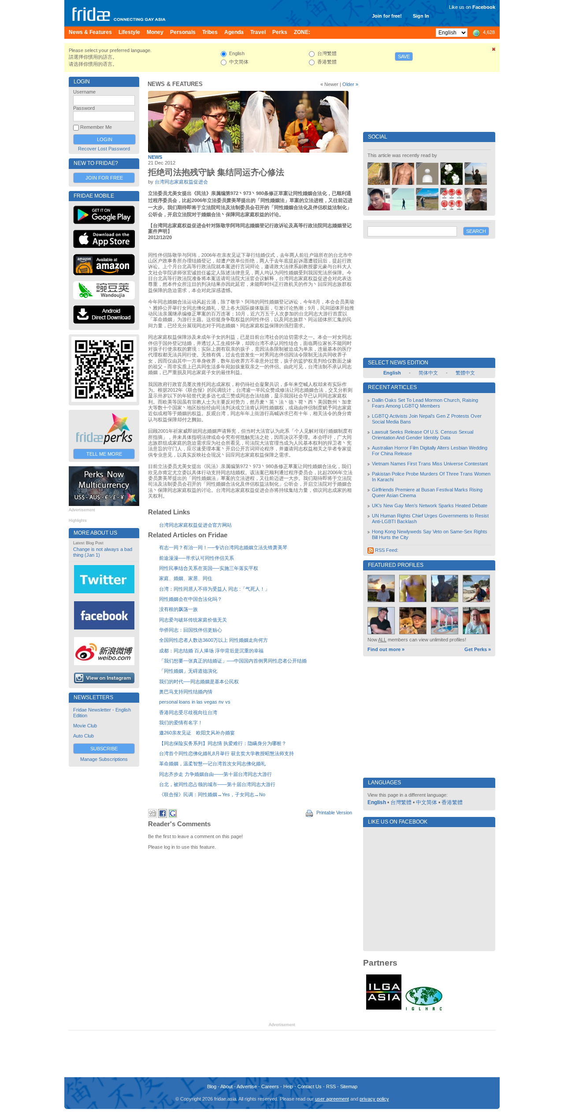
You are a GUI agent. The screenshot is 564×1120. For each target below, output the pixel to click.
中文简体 (426, 802)
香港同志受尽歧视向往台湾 (188, 712)
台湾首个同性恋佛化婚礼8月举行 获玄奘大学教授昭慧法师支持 (226, 753)
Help (288, 1086)
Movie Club (85, 725)
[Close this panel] (493, 50)
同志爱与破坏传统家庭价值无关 (193, 619)
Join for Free (104, 177)
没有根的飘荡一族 (178, 609)
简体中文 (428, 372)
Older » (350, 84)
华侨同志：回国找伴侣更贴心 (190, 630)
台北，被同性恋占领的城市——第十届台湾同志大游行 (217, 784)
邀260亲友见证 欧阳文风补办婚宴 (197, 732)
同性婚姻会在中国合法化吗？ (190, 599)
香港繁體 (452, 802)
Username (84, 91)
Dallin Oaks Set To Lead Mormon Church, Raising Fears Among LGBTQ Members (425, 402)
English (376, 802)
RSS (331, 1086)
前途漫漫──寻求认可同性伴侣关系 (196, 558)
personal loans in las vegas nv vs (194, 701)
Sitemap (348, 1086)
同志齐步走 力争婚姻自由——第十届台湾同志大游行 (215, 774)
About (226, 1086)
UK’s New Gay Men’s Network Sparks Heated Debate (429, 505)
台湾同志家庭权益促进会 (181, 181)
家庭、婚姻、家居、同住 (185, 578)
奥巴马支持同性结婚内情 (185, 691)
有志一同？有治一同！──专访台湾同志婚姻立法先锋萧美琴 (223, 547)
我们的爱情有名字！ (181, 722)
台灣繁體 (401, 802)
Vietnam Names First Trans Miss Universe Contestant (430, 463)
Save (404, 56)
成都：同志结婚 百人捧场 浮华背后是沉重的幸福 (211, 650)
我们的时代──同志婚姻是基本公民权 (199, 681)
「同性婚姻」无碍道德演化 (188, 671)
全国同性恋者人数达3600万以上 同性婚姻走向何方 (213, 640)
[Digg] (152, 816)
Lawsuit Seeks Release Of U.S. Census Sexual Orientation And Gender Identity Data (422, 434)
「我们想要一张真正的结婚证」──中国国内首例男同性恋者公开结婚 (233, 660)
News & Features (175, 84)
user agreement (332, 1098)
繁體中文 (465, 372)
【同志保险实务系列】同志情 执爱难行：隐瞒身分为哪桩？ (222, 743)
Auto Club (83, 735)
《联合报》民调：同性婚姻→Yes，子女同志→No (212, 794)
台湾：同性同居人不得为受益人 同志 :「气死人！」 (214, 589)
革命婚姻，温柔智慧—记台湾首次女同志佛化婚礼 (212, 763)
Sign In (421, 16)
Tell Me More (104, 454)
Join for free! (387, 16)
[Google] (172, 816)
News (155, 157)
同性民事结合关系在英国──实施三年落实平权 (208, 568)
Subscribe (104, 748)
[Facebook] (162, 816)
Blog (211, 1086)
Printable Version (333, 812)
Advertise (247, 1086)
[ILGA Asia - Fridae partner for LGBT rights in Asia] (383, 1009)
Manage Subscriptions (104, 759)
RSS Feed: (386, 550)
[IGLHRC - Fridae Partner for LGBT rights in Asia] (423, 1009)
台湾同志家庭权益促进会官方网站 (195, 525)
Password (84, 108)
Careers (270, 1086)
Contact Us (309, 1086)
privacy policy (374, 1098)
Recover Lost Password (104, 148)
